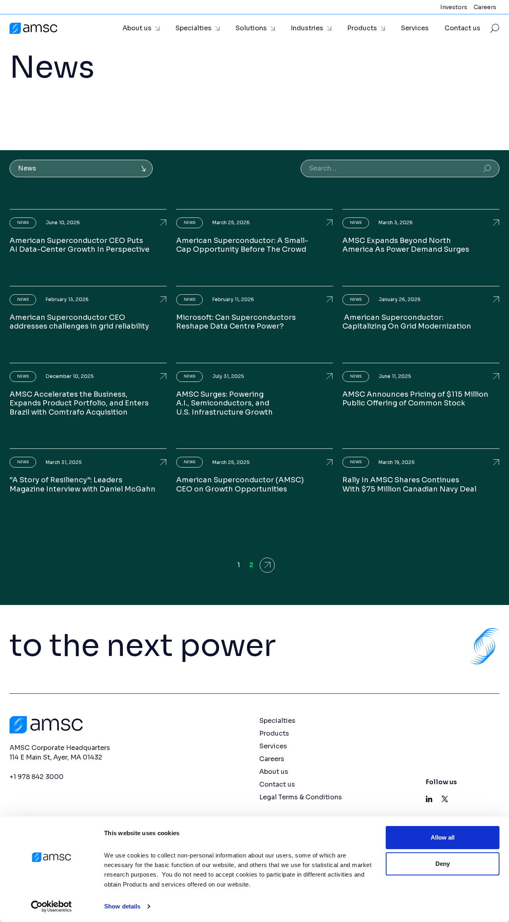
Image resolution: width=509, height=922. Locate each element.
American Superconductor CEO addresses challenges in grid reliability (79, 322)
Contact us (462, 28)
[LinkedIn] (429, 799)
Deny (442, 863)
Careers (485, 7)
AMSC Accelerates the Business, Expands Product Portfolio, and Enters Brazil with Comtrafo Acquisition (79, 403)
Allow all (443, 837)
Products (362, 28)
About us (137, 28)
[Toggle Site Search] (494, 28)
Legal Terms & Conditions (300, 797)
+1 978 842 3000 (37, 777)
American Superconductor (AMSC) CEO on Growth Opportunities (240, 484)
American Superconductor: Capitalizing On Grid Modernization (406, 322)
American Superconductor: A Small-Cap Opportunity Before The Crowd (242, 245)
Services (415, 28)
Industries (307, 28)
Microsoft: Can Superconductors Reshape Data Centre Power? (236, 322)
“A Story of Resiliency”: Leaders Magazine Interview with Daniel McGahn (82, 484)
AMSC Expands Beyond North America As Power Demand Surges (405, 245)
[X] (445, 799)
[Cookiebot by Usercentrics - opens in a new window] (51, 906)
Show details (122, 906)
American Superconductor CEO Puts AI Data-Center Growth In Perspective (80, 245)
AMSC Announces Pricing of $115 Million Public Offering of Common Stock (415, 399)
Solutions (251, 28)
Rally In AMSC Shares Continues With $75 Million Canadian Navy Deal (409, 484)
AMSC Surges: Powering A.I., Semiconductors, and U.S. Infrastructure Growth (224, 403)
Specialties (193, 28)
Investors (453, 7)
